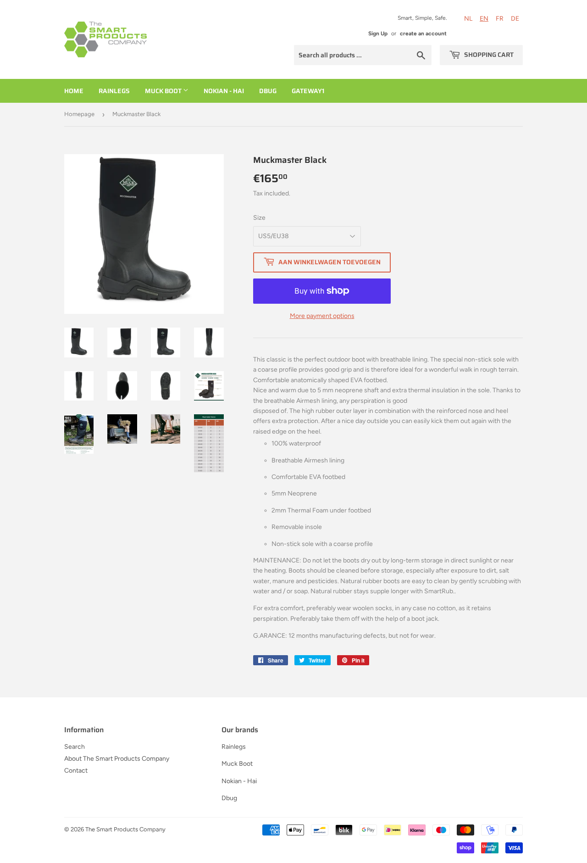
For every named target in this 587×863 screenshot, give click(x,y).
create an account (423, 33)
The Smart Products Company (125, 829)
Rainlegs (114, 91)
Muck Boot (164, 91)
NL (468, 18)
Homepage (79, 114)
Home (73, 91)
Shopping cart (488, 55)
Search (74, 747)
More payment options (322, 316)
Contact (76, 770)
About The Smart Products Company (116, 759)
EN (484, 18)
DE (515, 18)
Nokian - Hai (224, 91)
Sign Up (378, 33)
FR (500, 18)
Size (259, 218)
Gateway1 (308, 91)
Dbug (268, 91)
